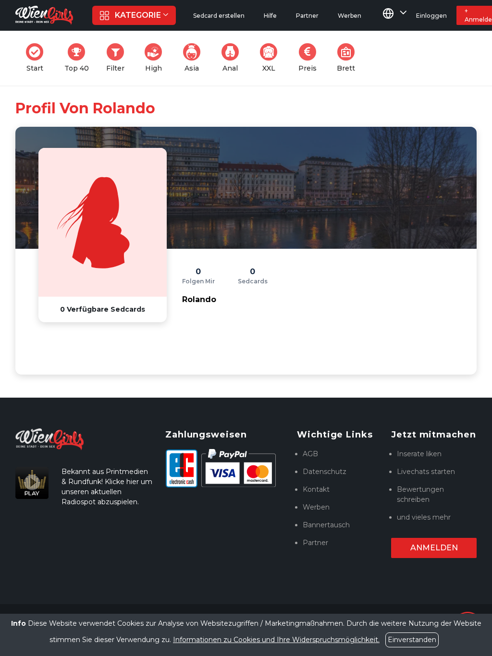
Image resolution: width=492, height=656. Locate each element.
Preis (310, 58)
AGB (310, 453)
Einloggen (431, 15)
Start (37, 58)
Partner (315, 542)
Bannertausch (326, 525)
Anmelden (434, 547)
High (156, 58)
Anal (233, 58)
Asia (195, 58)
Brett (349, 58)
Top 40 (79, 58)
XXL (272, 58)
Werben (316, 507)
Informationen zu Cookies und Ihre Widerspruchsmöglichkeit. (276, 639)
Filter (118, 58)
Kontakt (316, 489)
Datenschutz (324, 471)
